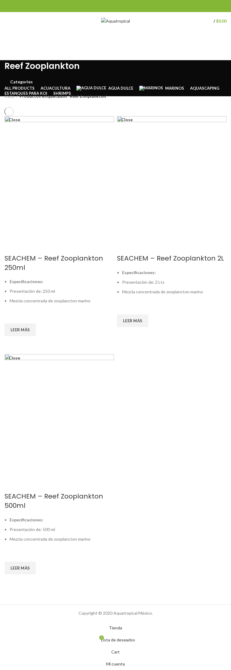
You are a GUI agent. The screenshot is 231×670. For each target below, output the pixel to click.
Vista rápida (12, 343)
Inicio (10, 96)
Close (14, 120)
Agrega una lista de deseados (12, 315)
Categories (21, 82)
